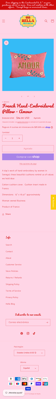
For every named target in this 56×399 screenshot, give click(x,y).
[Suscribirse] (47, 322)
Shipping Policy (12, 284)
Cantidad (5, 132)
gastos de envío (23, 122)
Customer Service (14, 264)
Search (9, 245)
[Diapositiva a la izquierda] (22, 96)
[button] (3, 21)
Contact (9, 251)
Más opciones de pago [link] (28, 164)
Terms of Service (13, 291)
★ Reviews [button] (53, 202)
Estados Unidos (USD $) (26, 352)
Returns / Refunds (14, 277)
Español (26, 368)
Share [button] (8, 214)
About (8, 258)
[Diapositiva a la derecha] (34, 96)
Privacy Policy (12, 297)
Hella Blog (10, 304)
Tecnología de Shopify (34, 394)
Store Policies (12, 271)
